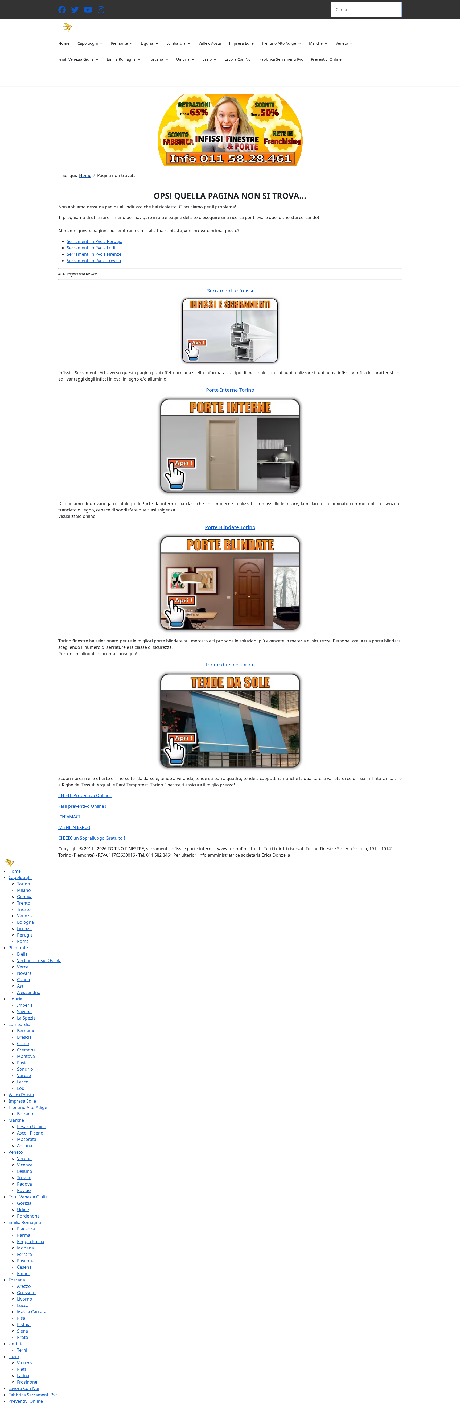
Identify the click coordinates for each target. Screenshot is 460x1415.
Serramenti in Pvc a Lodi (91, 248)
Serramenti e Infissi (230, 290)
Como (23, 1043)
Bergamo (26, 1031)
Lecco (22, 1082)
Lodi (21, 1088)
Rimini (23, 1273)
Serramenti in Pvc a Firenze (94, 254)
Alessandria (28, 992)
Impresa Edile (241, 43)
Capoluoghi (87, 43)
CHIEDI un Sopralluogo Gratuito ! (91, 838)
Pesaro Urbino (31, 1126)
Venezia (25, 916)
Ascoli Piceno (30, 1133)
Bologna (25, 922)
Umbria (183, 59)
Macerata (26, 1139)
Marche (316, 43)
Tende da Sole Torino (230, 664)
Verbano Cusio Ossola (39, 960)
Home (63, 43)
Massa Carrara (32, 1312)
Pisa (21, 1318)
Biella (22, 954)
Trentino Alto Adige (279, 43)
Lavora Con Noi (238, 59)
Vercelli (24, 967)
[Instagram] (101, 11)
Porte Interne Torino (230, 389)
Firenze (24, 928)
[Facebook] (62, 11)
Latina (23, 1376)
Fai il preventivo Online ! (82, 806)
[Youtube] (88, 11)
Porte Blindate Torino (230, 527)
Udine (23, 1209)
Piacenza (26, 1229)
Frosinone (27, 1382)
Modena (25, 1248)
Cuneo (23, 980)
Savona (24, 1011)
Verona (24, 1158)
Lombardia (176, 43)
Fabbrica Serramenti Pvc (281, 59)
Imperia (25, 1005)
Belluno (24, 1171)
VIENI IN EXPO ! (74, 827)
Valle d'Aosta (210, 43)
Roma (23, 941)
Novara (24, 973)
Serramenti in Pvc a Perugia (94, 241)
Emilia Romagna (121, 59)
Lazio (207, 59)
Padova (24, 1184)
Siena (22, 1331)
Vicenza (24, 1165)
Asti (20, 986)
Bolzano (25, 1114)
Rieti (21, 1369)
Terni (22, 1350)
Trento (23, 903)
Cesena (24, 1267)
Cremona (26, 1050)
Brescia (24, 1037)
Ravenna (25, 1261)
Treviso (24, 1178)
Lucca (22, 1305)
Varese (24, 1075)
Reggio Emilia (30, 1241)
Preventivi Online (326, 59)
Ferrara (24, 1254)
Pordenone (28, 1216)
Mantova (26, 1056)
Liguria (147, 43)
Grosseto (26, 1293)
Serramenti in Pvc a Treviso (94, 260)
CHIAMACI (69, 817)
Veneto (342, 43)
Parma (23, 1235)
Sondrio (25, 1069)
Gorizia (24, 1203)
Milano (24, 890)
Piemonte (119, 43)
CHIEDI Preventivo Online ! (85, 795)
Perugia (25, 935)
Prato (22, 1337)
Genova (24, 897)
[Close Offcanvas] (22, 863)
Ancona (24, 1146)
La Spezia (26, 1018)
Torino (23, 884)
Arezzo (24, 1286)
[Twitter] (75, 11)
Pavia (22, 1063)
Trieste (24, 909)
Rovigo (24, 1190)
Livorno (24, 1299)
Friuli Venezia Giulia (76, 59)
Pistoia (24, 1324)
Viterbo (24, 1363)
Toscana (156, 59)
